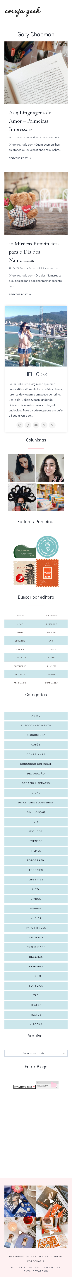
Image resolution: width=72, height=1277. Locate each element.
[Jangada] (47, 573)
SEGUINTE (20, 640)
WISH (51, 640)
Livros (36, 899)
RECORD (51, 649)
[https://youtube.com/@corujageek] (36, 425)
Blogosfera (36, 735)
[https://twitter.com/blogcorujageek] (44, 425)
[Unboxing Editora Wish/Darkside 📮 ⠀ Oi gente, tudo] (20, 1201)
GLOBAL (51, 674)
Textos (36, 1015)
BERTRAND (51, 624)
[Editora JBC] (24, 573)
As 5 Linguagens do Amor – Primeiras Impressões (30, 121)
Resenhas (33, 137)
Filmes (36, 851)
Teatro (36, 1005)
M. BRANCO (20, 682)
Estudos (36, 831)
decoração (36, 773)
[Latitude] (24, 551)
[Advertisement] (36, 1129)
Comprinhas (36, 754)
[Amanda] (50, 468)
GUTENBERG (20, 666)
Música (31, 268)
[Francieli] (22, 497)
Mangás (36, 908)
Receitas (36, 957)
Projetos (36, 937)
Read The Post (20, 158)
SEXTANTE (20, 674)
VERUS (51, 657)
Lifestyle (36, 879)
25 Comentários (48, 268)
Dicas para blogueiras (36, 802)
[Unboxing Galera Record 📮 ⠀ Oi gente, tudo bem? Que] (52, 1232)
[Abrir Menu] (64, 12)
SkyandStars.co (36, 1271)
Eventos (36, 841)
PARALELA (52, 632)
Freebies (36, 870)
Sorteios (36, 986)
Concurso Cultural (36, 764)
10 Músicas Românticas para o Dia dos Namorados (34, 251)
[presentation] (36, 72)
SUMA (20, 632)
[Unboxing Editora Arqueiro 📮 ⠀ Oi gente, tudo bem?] (20, 1232)
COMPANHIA (51, 682)
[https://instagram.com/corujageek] (19, 425)
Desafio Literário (36, 783)
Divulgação (36, 812)
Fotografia (36, 860)
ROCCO (20, 615)
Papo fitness (36, 928)
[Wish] (47, 547)
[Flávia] (21, 468)
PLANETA (51, 666)
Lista (36, 889)
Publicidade (36, 947)
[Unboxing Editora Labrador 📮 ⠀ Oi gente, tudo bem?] (52, 1201)
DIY (36, 822)
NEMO (20, 624)
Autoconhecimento (36, 725)
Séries (36, 976)
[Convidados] (50, 497)
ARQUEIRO (51, 615)
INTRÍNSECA (20, 657)
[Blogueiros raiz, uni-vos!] (24, 1087)
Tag (36, 995)
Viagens (36, 1024)
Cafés (36, 744)
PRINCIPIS (20, 649)
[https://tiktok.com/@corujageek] (28, 425)
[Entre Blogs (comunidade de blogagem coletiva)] (47, 1085)
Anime (36, 715)
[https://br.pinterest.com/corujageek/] (52, 425)
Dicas (36, 793)
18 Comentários (51, 137)
